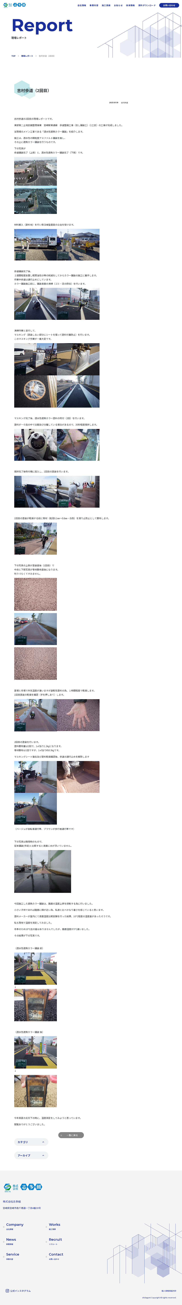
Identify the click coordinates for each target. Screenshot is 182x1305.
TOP (13, 55)
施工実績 (106, 5)
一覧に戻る (72, 1135)
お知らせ (118, 5)
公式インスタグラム (20, 1290)
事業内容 (94, 5)
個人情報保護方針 (169, 1290)
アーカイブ (24, 1155)
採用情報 (130, 5)
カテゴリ (23, 1142)
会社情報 (81, 5)
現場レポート (27, 55)
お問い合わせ (169, 5)
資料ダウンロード (147, 5)
